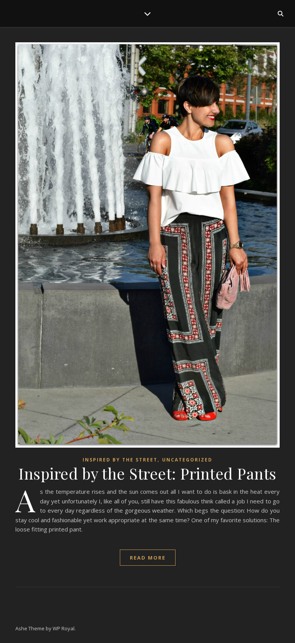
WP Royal (64, 628)
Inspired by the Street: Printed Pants (147, 473)
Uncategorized (187, 459)
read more (148, 557)
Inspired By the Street (120, 459)
